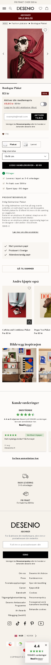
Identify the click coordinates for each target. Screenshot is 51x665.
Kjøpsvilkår (34, 588)
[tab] (8, 82)
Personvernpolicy (23, 124)
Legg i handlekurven (25, 165)
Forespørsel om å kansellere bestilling (38, 603)
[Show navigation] (4, 8)
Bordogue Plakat (39, 23)
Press (23, 578)
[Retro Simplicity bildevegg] (19, 365)
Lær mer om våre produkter (26, 232)
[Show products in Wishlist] (40, 8)
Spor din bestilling (37, 583)
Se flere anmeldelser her (25, 458)
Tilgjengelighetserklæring (14, 597)
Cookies (33, 593)
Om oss (22, 573)
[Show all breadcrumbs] (5, 23)
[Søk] (10, 8)
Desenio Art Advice (38, 573)
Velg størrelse (9, 151)
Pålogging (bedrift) (17, 615)
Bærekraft (21, 593)
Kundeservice (35, 578)
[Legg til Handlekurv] (29, 321)
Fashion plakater (20, 23)
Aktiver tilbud (39, 116)
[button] (37, 652)
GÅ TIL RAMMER (25, 268)
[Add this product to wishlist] (45, 29)
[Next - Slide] (47, 54)
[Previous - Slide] (3, 54)
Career (22, 588)
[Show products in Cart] (47, 8)
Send (25, 554)
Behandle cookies (37, 609)
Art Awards (21, 610)
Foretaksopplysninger (15, 583)
